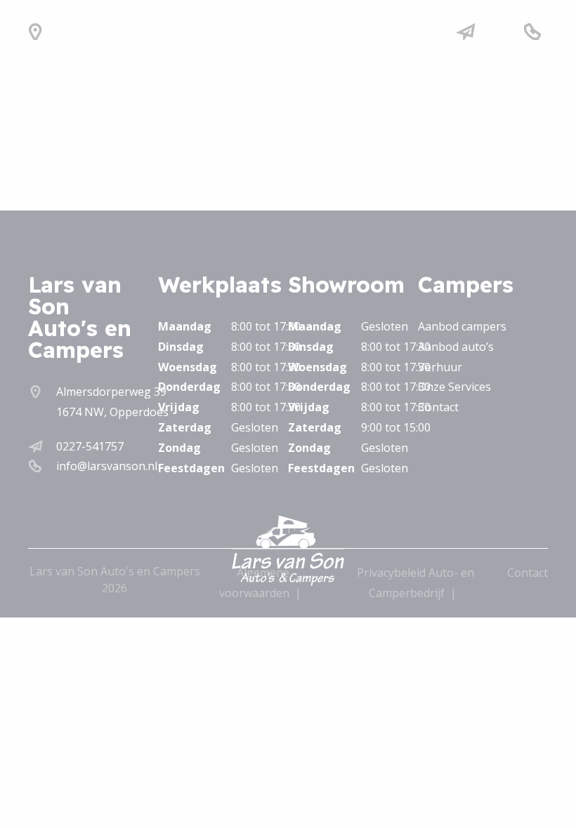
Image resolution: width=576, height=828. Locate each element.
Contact (438, 407)
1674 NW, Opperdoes (112, 412)
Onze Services (454, 386)
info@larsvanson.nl (106, 466)
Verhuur (440, 367)
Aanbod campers (462, 326)
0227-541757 (90, 446)
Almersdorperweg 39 (111, 391)
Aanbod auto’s (456, 346)
